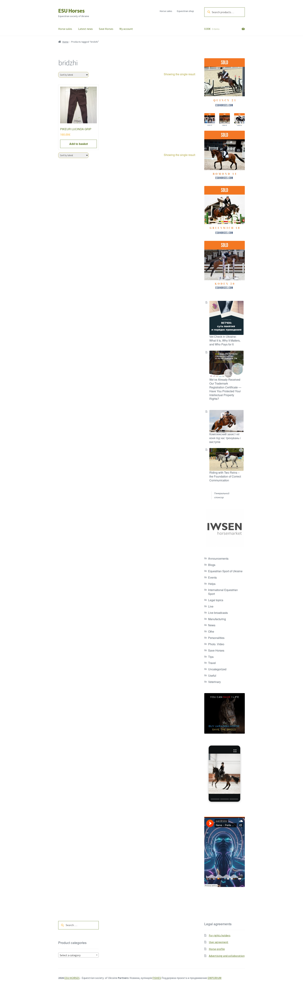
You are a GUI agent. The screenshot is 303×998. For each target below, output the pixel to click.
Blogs (211, 565)
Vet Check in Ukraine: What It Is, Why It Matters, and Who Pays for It (224, 340)
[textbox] (78, 955)
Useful (212, 675)
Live (210, 606)
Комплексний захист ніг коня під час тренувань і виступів (225, 438)
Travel (212, 663)
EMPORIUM (214, 978)
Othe (211, 631)
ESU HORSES (72, 978)
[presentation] (215, 799)
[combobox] (78, 955)
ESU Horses (71, 10)
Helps (212, 584)
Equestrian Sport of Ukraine (225, 571)
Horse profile (217, 949)
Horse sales (166, 11)
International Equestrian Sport (223, 592)
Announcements (218, 558)
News (211, 625)
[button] (224, 774)
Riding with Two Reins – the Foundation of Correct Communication (225, 476)
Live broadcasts (218, 613)
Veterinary (214, 682)
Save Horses (106, 29)
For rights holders (219, 935)
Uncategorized (217, 669)
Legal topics (215, 600)
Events (212, 577)
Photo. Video (216, 644)
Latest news (85, 29)
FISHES (156, 978)
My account (126, 29)
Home (65, 41)
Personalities (216, 638)
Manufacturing (217, 619)
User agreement (218, 942)
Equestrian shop (185, 11)
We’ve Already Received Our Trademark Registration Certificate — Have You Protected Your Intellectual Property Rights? (225, 389)
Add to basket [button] (78, 144)
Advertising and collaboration (227, 955)
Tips (211, 657)
